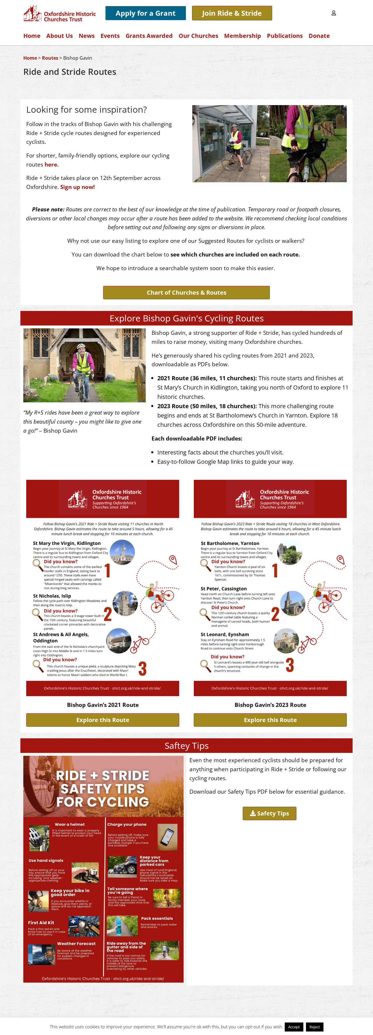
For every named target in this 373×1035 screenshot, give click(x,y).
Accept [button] (294, 1026)
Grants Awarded (149, 36)
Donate (319, 36)
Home (32, 36)
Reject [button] (314, 1026)
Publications (285, 36)
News (87, 36)
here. (52, 164)
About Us (59, 36)
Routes (50, 58)
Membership (242, 36)
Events (110, 36)
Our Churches (198, 36)
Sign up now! (77, 187)
